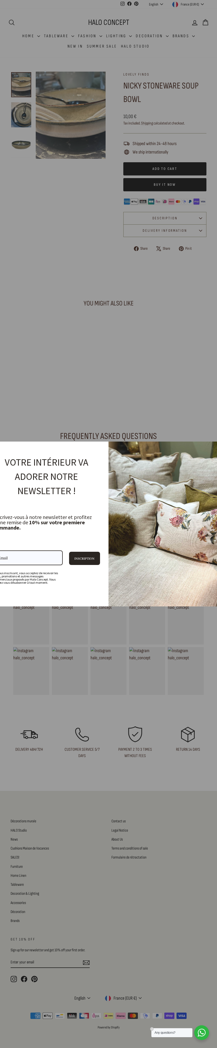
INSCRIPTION (84, 558)
